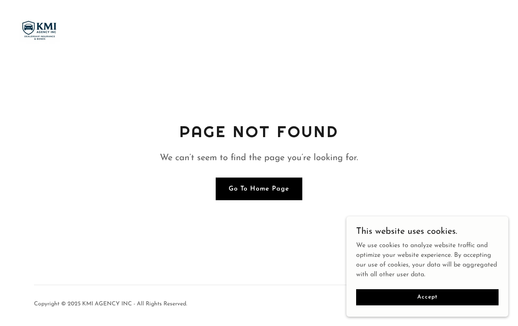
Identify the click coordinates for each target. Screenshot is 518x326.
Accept (427, 297)
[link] (39, 29)
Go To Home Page (259, 189)
